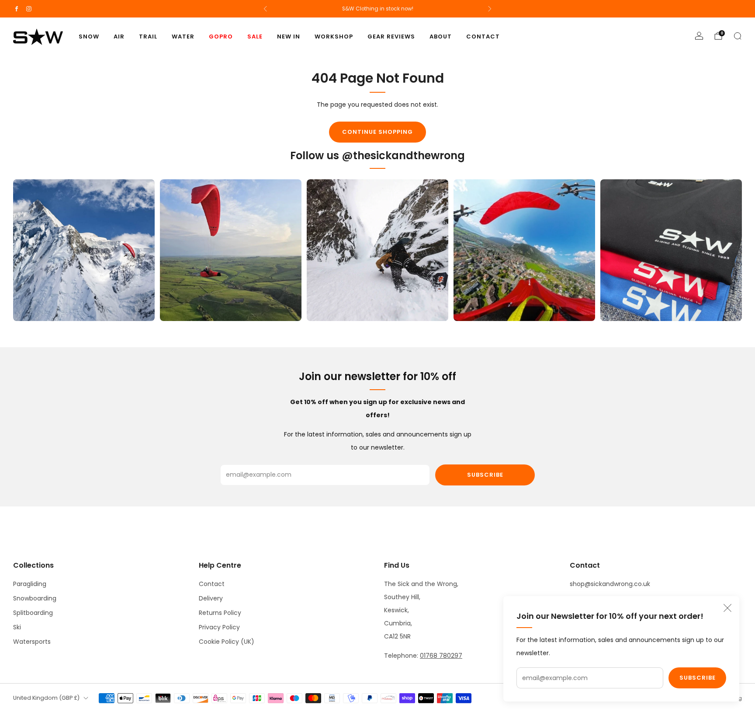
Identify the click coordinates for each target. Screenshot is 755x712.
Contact (483, 36)
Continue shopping (377, 132)
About (440, 36)
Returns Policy (220, 612)
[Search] (737, 35)
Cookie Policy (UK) (226, 641)
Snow (89, 36)
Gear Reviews (391, 36)
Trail (148, 36)
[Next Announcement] (489, 8)
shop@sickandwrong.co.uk (610, 583)
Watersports (32, 641)
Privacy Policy (219, 627)
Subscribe (697, 678)
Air (119, 36)
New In (288, 36)
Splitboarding (33, 612)
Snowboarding (34, 598)
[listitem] (377, 9)
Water (183, 36)
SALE (255, 36)
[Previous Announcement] (265, 8)
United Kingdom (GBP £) (46, 698)
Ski (17, 627)
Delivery (211, 598)
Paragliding (29, 583)
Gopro (221, 36)
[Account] (699, 35)
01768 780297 (441, 655)
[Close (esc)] (727, 608)
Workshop (334, 36)
